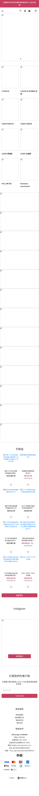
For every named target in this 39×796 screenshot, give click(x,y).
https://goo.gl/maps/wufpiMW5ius (21, 751)
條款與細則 (19, 715)
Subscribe (19, 695)
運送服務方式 (19, 717)
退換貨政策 (19, 720)
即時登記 (19, 656)
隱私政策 (19, 723)
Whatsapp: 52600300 (19, 734)
